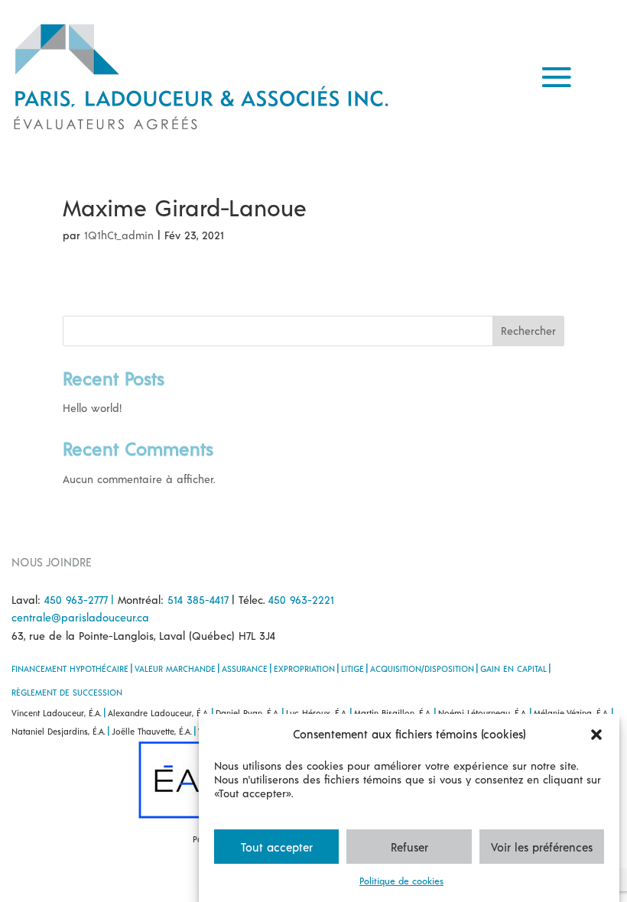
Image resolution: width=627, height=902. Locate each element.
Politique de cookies (401, 880)
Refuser (409, 847)
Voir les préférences (542, 847)
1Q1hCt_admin (119, 235)
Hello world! (92, 407)
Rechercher (528, 330)
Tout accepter (277, 847)
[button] (596, 734)
